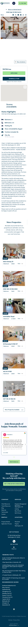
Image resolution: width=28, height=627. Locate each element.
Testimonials (4, 512)
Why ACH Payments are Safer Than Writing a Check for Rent (13, 571)
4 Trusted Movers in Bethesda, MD (11, 575)
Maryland (17, 521)
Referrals (3, 510)
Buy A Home (18, 511)
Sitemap (10, 620)
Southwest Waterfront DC (9, 585)
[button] (15, 3)
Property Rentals (5, 521)
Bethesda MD (6, 601)
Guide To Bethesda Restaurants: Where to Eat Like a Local (13, 558)
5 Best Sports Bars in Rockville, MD (11, 562)
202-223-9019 (14, 544)
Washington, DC (19, 525)
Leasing (17, 509)
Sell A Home (18, 513)
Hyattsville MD (6, 589)
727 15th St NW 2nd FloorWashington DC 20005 (14, 536)
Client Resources (5, 504)
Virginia (17, 523)
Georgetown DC (6, 591)
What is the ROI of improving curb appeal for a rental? (13, 578)
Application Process (6, 523)
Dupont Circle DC (7, 595)
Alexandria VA (6, 605)
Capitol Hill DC (6, 599)
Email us (14, 549)
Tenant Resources (5, 506)
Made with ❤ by (14, 623)
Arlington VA (5, 603)
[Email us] (14, 547)
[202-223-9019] (14, 541)
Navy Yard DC (6, 587)
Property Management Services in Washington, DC (20, 505)
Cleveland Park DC (7, 597)
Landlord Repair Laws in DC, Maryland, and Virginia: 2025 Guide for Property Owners (13, 567)
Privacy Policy (16, 620)
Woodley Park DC (7, 593)
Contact (3, 514)
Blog (2, 508)
